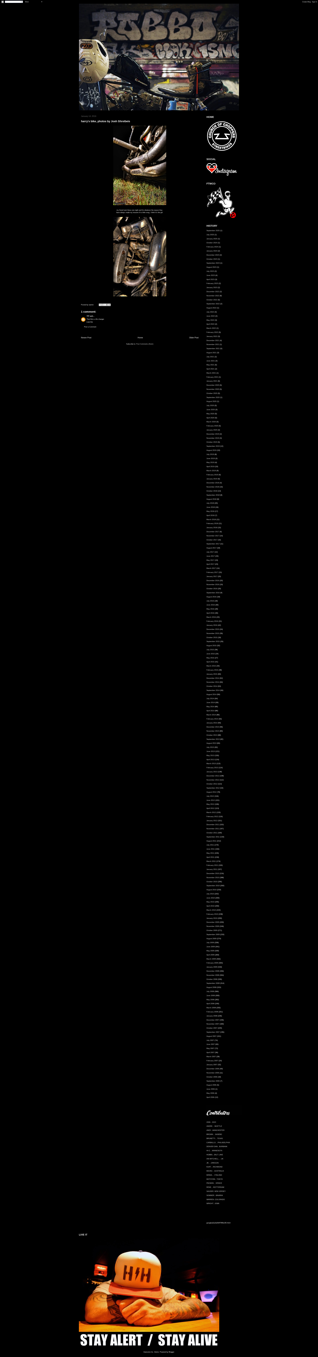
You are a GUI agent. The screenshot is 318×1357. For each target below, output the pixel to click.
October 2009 (211, 930)
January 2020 (211, 430)
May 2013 (210, 755)
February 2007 (212, 1061)
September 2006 (213, 1081)
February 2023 (212, 283)
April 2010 (210, 906)
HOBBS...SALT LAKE (214, 1155)
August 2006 (211, 1085)
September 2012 (213, 788)
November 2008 (212, 975)
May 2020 (210, 414)
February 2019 (212, 475)
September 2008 (213, 983)
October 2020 (211, 393)
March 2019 (211, 471)
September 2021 (213, 348)
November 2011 (212, 829)
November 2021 (212, 344)
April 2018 (210, 515)
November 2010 (212, 877)
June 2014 (210, 702)
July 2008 (210, 991)
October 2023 (211, 259)
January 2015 (211, 674)
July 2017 (210, 552)
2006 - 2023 (211, 1122)
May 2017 (210, 560)
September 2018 (213, 495)
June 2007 (210, 1044)
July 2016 (210, 601)
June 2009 (210, 947)
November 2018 (212, 487)
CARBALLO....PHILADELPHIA (218, 1142)
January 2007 (211, 1065)
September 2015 (213, 641)
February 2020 (212, 426)
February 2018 (212, 523)
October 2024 (211, 243)
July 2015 (210, 650)
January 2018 (211, 528)
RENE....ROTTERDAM (215, 1187)
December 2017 (212, 532)
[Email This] (100, 305)
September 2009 (213, 934)
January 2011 (211, 869)
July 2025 (210, 235)
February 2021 (212, 377)
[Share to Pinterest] (109, 305)
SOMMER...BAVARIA (214, 1195)
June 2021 (210, 361)
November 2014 (212, 682)
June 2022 (210, 316)
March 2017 (211, 568)
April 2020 (210, 418)
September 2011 (212, 837)
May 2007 (210, 1048)
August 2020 (211, 401)
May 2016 (210, 609)
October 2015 (211, 637)
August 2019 (211, 450)
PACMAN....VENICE (214, 1183)
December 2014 (212, 678)
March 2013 (211, 763)
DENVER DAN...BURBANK (216, 1146)
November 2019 (212, 438)
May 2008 (210, 1000)
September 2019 (213, 446)
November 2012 (212, 780)
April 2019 (210, 466)
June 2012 (210, 800)
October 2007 (211, 1028)
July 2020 (210, 405)
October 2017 (211, 540)
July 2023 (210, 271)
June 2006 (210, 1089)
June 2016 (210, 605)
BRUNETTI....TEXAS (214, 1138)
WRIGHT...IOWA (212, 1203)
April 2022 (210, 324)
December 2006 (212, 1069)
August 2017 (211, 548)
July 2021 (210, 357)
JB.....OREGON (212, 1163)
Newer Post (86, 338)
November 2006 (212, 1073)
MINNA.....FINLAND (214, 1175)
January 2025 (211, 239)
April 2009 (210, 955)
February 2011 (212, 865)
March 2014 (211, 715)
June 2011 (210, 849)
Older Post (194, 338)
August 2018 (211, 499)
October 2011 (211, 833)
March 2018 (211, 519)
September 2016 (213, 593)
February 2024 (212, 247)
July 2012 (210, 796)
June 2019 (210, 458)
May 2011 (210, 853)
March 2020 (211, 422)
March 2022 (211, 328)
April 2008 (210, 1004)
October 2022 (211, 300)
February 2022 (212, 332)
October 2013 (211, 735)
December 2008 (212, 971)
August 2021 (211, 353)
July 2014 (210, 698)
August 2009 (211, 939)
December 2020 (212, 385)
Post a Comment (90, 327)
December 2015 (212, 629)
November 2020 (212, 389)
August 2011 (211, 841)
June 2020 (210, 410)
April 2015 (210, 662)
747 (88, 316)
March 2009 (211, 959)
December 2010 (212, 873)
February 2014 (212, 719)
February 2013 (212, 768)
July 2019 (210, 454)
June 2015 (210, 654)
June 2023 (210, 275)
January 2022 (211, 336)
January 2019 (211, 479)
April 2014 (210, 711)
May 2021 (210, 365)
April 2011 (210, 857)
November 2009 (212, 926)
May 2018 (210, 511)
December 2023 (212, 255)
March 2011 (211, 861)
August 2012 (211, 792)
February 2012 (212, 816)
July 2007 (210, 1040)
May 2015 (210, 658)
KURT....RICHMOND (214, 1167)
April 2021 (210, 369)
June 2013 (210, 751)
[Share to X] (104, 305)
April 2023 (210, 279)
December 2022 (212, 292)
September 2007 (213, 1032)
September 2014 (213, 690)
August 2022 (211, 308)
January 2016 (211, 625)
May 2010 (210, 902)
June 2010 (210, 898)
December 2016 (212, 580)
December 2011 (212, 825)
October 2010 (211, 882)
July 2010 (210, 894)
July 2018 (210, 503)
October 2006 (211, 1077)
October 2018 (211, 491)
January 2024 (211, 251)
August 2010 (211, 890)
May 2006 (210, 1093)
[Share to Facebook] (107, 305)
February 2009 (212, 963)
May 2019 (210, 462)
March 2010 (211, 910)
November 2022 (212, 296)
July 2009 (210, 942)
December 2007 (212, 1020)
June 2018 (210, 507)
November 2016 (212, 584)
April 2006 (210, 1097)
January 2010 (211, 918)
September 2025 (213, 231)
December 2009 (212, 922)
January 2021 (211, 381)
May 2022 (210, 320)
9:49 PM (90, 322)
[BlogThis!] (102, 305)
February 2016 (212, 621)
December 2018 (212, 483)
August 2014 (211, 694)
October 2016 (211, 589)
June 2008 (210, 995)
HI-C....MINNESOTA (214, 1151)
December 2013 (212, 727)
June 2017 (210, 556)
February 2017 (212, 572)
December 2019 (212, 434)
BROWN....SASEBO (214, 1134)
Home (140, 338)
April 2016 (210, 613)
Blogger (171, 1352)
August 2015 (211, 645)
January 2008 (211, 1016)
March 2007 (211, 1057)
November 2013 (212, 731)
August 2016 (211, 597)
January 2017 (211, 576)
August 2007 (211, 1036)
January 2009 (211, 967)
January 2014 (211, 723)
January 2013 (211, 772)
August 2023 (211, 267)
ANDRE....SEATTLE (214, 1126)
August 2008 (211, 987)
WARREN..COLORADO (215, 1199)
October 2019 (211, 442)
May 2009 (210, 951)
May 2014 (210, 707)
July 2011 (210, 845)
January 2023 (211, 287)
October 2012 (211, 784)
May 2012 (210, 804)
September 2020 (213, 397)
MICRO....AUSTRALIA (215, 1171)
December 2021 (212, 340)
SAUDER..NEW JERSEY (216, 1191)
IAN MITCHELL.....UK (214, 1159)
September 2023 (213, 263)
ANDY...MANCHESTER (215, 1130)
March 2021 (211, 373)
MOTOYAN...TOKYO (214, 1179)
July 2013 (210, 747)
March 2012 (211, 812)
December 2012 (212, 776)
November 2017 (212, 536)
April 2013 (210, 760)
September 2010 (213, 886)
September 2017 (213, 544)
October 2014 (211, 686)
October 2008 (211, 979)
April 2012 (210, 808)
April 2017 (210, 564)
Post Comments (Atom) (144, 344)
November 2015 (212, 633)
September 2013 (213, 739)
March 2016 (211, 617)
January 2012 (211, 821)
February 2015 (212, 670)
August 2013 (211, 743)
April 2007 (210, 1052)
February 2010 (212, 914)
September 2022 (213, 304)
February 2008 (212, 1012)
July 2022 (210, 312)
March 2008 (211, 1008)
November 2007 (212, 1024)
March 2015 (211, 666)
